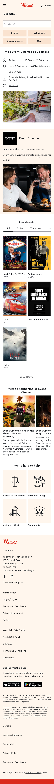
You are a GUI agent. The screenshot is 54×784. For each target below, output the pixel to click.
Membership (9, 593)
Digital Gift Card (11, 637)
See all (6, 160)
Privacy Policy (10, 753)
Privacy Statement (13, 613)
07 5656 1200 (10, 567)
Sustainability (10, 744)
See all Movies (27, 377)
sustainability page (10, 718)
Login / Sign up (11, 599)
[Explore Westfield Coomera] (27, 5)
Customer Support (13, 582)
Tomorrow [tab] (36, 228)
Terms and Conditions (14, 606)
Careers (7, 726)
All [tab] (8, 228)
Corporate (8, 658)
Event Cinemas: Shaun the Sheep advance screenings (18, 433)
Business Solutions (12, 735)
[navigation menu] (6, 5)
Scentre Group (33, 772)
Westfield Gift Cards (14, 630)
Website (13, 85)
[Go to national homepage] (10, 541)
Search (11, 24)
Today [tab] (20, 228)
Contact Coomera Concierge (18, 570)
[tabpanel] (27, 306)
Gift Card (7, 644)
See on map (15, 72)
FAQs (5, 620)
